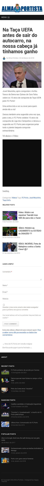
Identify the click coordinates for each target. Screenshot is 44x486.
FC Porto (25, 198)
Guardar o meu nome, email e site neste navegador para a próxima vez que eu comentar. (20, 308)
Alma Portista (18, 480)
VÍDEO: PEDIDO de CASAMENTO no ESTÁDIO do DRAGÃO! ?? (29, 231)
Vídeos (14, 198)
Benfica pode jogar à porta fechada (16, 348)
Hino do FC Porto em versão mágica (18, 344)
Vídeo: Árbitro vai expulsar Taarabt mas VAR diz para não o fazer (29, 215)
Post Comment (11, 324)
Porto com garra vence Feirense (22, 459)
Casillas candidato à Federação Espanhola (26, 404)
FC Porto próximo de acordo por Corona (25, 370)
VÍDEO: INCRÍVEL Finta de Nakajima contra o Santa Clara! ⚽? (29, 246)
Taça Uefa (7, 200)
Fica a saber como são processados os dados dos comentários (22, 332)
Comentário (7, 272)
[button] (5, 17)
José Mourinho (35, 198)
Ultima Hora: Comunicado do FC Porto (24, 423)
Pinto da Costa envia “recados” (22, 389)
